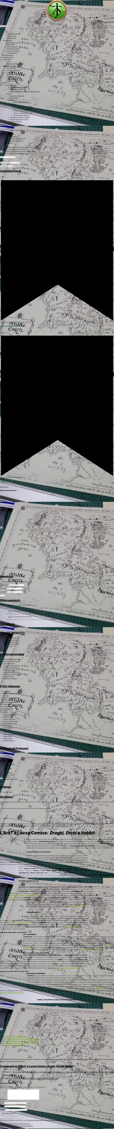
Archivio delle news (26, 1059)
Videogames (10, 128)
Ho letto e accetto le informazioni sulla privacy (15, 581)
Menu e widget (4, 26)
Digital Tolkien (7, 700)
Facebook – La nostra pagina (11, 642)
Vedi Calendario (4, 487)
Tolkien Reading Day (12, 49)
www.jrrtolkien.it (4, 802)
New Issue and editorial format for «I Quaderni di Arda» (22, 151)
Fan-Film (12, 100)
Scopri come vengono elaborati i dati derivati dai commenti (43, 1120)
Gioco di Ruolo (11, 134)
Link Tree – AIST (7, 646)
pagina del (16, 1036)
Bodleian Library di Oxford (10, 693)
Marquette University (9, 715)
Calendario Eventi (8, 143)
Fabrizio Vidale (98, 1059)
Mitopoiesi (10, 44)
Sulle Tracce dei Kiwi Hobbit (21, 102)
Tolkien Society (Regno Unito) (11, 674)
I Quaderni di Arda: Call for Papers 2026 (17, 147)
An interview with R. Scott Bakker (16, 149)
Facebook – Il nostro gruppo (11, 640)
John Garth (6, 770)
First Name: (3, 588)
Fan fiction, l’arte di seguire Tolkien (22, 106)
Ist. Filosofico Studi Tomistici (11, 661)
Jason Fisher (7, 766)
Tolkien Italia (6, 730)
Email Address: (4, 585)
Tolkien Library (7, 732)
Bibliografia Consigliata (9, 66)
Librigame (9, 132)
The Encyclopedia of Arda (10, 721)
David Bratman (7, 757)
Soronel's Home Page (9, 719)
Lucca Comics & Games (13, 51)
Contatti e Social (11, 36)
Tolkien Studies (7, 736)
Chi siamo (6, 31)
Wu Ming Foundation (9, 740)
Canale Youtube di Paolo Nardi (11, 697)
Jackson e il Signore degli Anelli (18, 87)
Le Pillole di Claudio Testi (13, 76)
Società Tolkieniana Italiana (11, 672)
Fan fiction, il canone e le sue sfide (22, 108)
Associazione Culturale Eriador (11, 659)
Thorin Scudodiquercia (12, 1061)
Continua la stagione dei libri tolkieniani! (26, 605)
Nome (2, 1103)
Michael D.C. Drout (8, 775)
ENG (4, 145)
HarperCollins (7, 704)
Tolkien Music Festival (9, 734)
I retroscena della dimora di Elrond (22, 113)
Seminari (44, 1059)
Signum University (8, 717)
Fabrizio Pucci (89, 1059)
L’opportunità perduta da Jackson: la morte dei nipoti (25, 91)
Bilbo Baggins (50, 1059)
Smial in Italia (13, 98)
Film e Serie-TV (11, 85)
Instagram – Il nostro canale (11, 644)
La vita (9, 61)
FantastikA (10, 42)
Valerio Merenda (11, 605)
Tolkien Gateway (7, 727)
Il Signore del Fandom (16, 121)
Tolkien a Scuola (11, 81)
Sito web (2, 1110)
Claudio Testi (67, 1059)
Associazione (37, 1059)
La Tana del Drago (8, 55)
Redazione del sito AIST (13, 34)
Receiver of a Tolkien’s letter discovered (18, 153)
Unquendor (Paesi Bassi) (10, 678)
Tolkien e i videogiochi (16, 130)
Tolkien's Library (7, 738)
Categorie (2, 160)
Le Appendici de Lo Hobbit (20, 110)
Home (5, 29)
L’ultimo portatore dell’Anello (21, 115)
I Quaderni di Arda (8, 57)
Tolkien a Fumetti (11, 123)
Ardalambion (6, 691)
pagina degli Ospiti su (15, 1045)
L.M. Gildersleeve (8, 772)
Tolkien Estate (7, 725)
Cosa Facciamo (7, 40)
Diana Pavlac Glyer (8, 760)
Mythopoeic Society (8, 663)
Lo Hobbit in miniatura (16, 140)
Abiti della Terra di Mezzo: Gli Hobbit (20, 117)
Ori (5, 1061)
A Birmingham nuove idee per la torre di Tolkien (23, 610)
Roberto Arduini (16, 1059)
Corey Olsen (6, 755)
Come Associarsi (11, 38)
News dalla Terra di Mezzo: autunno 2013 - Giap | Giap (35, 1078)
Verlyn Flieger (7, 777)
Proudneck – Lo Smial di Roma (11, 665)
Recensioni (10, 74)
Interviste (9, 78)
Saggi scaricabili (11, 68)
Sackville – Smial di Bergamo (11, 668)
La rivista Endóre (8, 708)
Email (2, 1106)
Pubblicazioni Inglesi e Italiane (15, 63)
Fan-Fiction (13, 104)
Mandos (5, 710)
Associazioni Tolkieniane (17, 96)
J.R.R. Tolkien (7, 59)
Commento (3, 1099)
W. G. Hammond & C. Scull (10, 779)
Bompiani (6, 695)
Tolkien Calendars (11, 126)
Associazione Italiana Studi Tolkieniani (103, 22)
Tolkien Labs (10, 72)
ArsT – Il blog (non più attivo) (11, 638)
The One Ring (13, 136)
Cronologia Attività (12, 53)
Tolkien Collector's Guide (10, 723)
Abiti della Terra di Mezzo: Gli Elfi (19, 119)
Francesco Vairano (108, 1059)
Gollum (2, 1061)
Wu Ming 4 (22, 1061)
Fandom (9, 93)
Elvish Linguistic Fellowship (11, 702)
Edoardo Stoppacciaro (77, 1059)
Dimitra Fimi (6, 762)
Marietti (5, 713)
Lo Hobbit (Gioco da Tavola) (17, 138)
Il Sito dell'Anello (7, 706)
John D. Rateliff (7, 768)
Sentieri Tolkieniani (8, 670)
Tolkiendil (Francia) (8, 676)
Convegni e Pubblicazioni (14, 70)
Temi (4, 83)
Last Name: (3, 592)
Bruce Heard (58, 1059)
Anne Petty (6, 753)
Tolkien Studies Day (12, 46)
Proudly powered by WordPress (13, 1128)
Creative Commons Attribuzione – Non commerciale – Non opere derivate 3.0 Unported (56, 823)
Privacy (2, 1128)
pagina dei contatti (23, 826)
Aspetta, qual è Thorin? (16, 89)
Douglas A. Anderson (9, 764)
